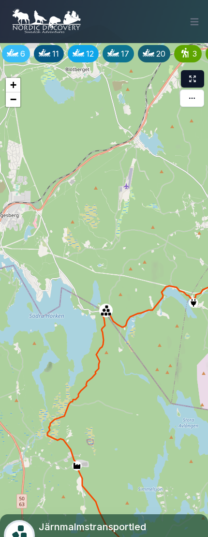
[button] (75, 464)
